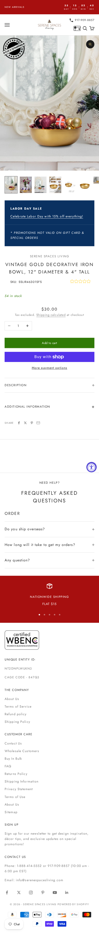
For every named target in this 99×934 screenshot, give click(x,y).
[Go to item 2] (25, 184)
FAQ (8, 766)
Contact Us (13, 743)
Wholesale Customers (22, 751)
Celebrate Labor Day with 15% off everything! (46, 216)
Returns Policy (16, 773)
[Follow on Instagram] (31, 892)
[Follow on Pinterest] (43, 892)
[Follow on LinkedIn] (66, 892)
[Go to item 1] (11, 184)
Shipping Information (21, 781)
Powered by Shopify (73, 904)
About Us (12, 699)
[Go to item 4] (55, 184)
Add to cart (49, 343)
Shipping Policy (17, 721)
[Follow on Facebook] (7, 892)
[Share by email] (38, 423)
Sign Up (11, 824)
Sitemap (11, 812)
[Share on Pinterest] (32, 423)
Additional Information (27, 406)
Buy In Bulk (13, 758)
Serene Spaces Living (49, 256)
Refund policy (16, 714)
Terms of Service (18, 706)
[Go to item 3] (40, 184)
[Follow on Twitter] (19, 892)
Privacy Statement (19, 789)
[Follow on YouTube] (54, 892)
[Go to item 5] (70, 184)
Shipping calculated (51, 315)
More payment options (49, 367)
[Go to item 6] (84, 184)
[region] (49, 595)
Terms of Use (15, 797)
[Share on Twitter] (25, 423)
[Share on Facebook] (19, 423)
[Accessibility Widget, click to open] (91, 467)
